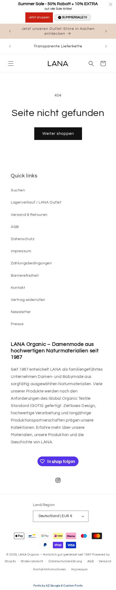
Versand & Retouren (29, 215)
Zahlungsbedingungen (31, 263)
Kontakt (18, 288)
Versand (105, 561)
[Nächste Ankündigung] (106, 31)
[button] (11, 63)
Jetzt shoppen (39, 17)
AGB (15, 227)
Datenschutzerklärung (65, 561)
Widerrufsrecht (32, 561)
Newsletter (21, 312)
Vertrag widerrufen (28, 300)
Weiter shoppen (58, 134)
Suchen (18, 190)
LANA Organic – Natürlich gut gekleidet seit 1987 (55, 554)
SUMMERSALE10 (74, 17)
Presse (17, 324)
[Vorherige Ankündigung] (10, 31)
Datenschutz (23, 239)
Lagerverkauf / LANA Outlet (36, 202)
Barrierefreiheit (25, 276)
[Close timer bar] (110, 4)
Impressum (21, 251)
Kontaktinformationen (49, 569)
